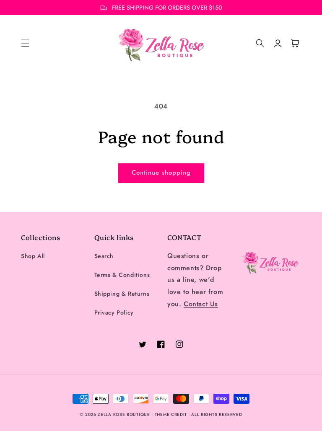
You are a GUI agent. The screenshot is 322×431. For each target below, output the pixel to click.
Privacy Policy (114, 312)
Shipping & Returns (122, 293)
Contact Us (201, 304)
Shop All (33, 256)
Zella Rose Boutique (124, 414)
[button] (25, 43)
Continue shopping (161, 172)
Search (104, 256)
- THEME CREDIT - (171, 414)
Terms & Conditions (122, 275)
